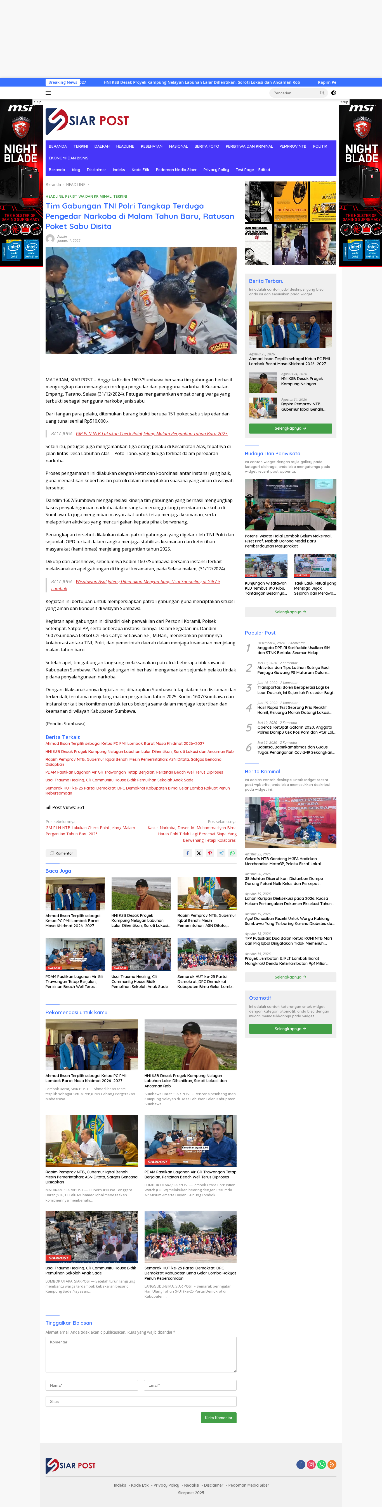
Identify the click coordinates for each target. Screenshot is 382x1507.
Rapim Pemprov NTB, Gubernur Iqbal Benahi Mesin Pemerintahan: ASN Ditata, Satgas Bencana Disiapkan (133, 762)
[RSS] (331, 1465)
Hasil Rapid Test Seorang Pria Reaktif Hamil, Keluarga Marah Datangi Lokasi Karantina (293, 710)
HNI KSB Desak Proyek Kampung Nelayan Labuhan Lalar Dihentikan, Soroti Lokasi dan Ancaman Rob (133, 82)
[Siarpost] (87, 119)
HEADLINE (125, 146)
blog (76, 169)
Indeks (119, 169)
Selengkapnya (289, 428)
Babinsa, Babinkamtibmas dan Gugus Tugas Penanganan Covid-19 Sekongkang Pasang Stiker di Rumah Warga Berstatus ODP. (296, 750)
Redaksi (191, 1485)
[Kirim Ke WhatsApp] (232, 853)
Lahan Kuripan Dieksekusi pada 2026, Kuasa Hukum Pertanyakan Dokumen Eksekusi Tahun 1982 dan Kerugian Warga (288, 901)
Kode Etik (140, 169)
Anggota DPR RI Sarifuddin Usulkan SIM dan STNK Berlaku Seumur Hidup (294, 650)
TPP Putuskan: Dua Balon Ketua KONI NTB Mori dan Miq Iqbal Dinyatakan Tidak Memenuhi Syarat (288, 941)
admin (62, 236)
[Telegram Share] (221, 853)
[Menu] (49, 93)
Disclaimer (96, 169)
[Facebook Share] (187, 853)
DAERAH (102, 146)
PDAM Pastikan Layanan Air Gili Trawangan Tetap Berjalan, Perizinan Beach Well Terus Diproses (134, 772)
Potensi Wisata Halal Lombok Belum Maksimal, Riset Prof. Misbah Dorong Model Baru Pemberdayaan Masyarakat (288, 540)
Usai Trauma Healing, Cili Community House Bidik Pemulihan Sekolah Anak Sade (120, 780)
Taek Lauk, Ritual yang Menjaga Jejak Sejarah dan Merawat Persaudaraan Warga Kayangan (315, 588)
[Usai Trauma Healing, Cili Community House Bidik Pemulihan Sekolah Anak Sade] (141, 954)
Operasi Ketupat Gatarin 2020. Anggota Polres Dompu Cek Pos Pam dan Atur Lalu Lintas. (296, 730)
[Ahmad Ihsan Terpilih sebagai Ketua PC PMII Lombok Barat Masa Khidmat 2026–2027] (75, 893)
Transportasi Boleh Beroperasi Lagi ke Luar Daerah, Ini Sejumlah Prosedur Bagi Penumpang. (295, 690)
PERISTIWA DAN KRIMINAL (249, 146)
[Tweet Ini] (199, 853)
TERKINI (81, 146)
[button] (322, 92)
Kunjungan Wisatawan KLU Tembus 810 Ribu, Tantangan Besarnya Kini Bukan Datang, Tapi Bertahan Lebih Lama (266, 588)
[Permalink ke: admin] (50, 238)
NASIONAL (178, 146)
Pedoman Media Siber (176, 169)
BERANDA (58, 146)
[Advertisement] (168, 39)
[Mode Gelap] (333, 93)
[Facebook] (300, 1465)
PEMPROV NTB (293, 146)
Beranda (57, 169)
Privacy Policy (216, 169)
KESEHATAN (151, 146)
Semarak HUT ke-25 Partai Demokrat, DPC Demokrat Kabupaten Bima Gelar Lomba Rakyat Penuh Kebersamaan (138, 791)
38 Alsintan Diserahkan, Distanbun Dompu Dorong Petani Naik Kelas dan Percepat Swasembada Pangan (284, 881)
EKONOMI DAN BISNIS (68, 158)
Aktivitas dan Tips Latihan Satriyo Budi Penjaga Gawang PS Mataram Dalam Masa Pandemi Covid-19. (293, 670)
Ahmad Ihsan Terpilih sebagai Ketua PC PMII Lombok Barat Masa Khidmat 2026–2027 (125, 743)
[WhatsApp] (321, 1465)
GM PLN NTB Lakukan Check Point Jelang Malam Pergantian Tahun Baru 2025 (152, 433)
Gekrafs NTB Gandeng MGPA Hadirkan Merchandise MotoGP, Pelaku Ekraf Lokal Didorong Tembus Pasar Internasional (283, 861)
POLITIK (320, 146)
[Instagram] (311, 1465)
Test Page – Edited (253, 169)
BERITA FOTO (207, 146)
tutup (37, 102)
